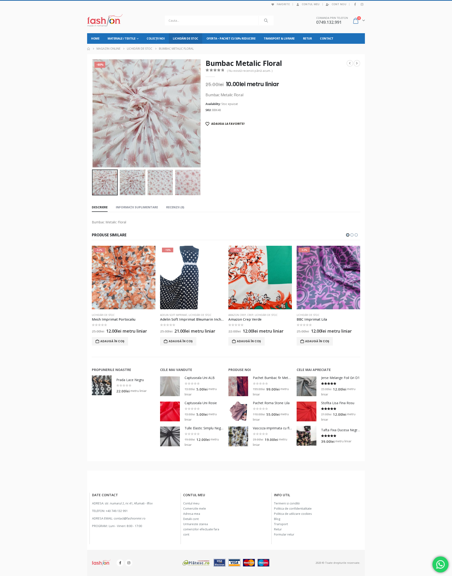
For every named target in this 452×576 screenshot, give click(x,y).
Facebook (120, 562)
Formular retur (284, 534)
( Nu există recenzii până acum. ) (249, 70)
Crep (182, 315)
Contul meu (311, 4)
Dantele (325, 315)
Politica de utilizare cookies (293, 514)
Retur (307, 38)
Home (95, 38)
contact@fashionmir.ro (129, 518)
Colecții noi (156, 38)
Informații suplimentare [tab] (137, 207)
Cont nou (339, 4)
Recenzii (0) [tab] (175, 207)
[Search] (266, 20)
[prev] (350, 63)
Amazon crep (169, 315)
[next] (357, 63)
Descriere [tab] (100, 207)
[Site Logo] (104, 20)
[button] (93, 113)
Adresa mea (191, 514)
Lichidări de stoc (185, 38)
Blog (277, 519)
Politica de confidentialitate (293, 509)
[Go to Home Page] (88, 48)
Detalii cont (191, 519)
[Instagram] (362, 4)
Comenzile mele (194, 509)
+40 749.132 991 (117, 511)
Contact (326, 38)
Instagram (128, 562)
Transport (281, 524)
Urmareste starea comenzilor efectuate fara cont (201, 529)
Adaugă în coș (112, 341)
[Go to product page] (102, 385)
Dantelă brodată (308, 315)
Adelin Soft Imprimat (105, 315)
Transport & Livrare (279, 38)
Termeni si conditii (287, 503)
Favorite (283, 4)
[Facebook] (355, 4)
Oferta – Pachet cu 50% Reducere (231, 38)
